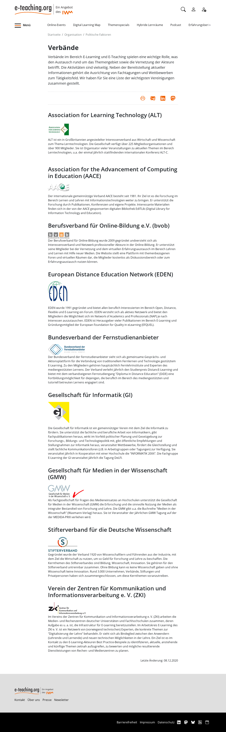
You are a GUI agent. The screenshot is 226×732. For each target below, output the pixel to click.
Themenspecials (118, 25)
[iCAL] (207, 722)
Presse (47, 700)
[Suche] (183, 9)
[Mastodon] (186, 722)
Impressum (147, 722)
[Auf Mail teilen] (153, 98)
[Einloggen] (193, 9)
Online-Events (56, 25)
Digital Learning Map (86, 25)
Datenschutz (166, 722)
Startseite (54, 35)
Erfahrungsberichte (202, 25)
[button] (30, 25)
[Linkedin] (179, 722)
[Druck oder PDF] (143, 98)
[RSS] (200, 722)
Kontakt (19, 700)
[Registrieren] (203, 9)
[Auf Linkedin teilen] (163, 98)
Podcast (175, 25)
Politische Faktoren (98, 35)
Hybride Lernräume (150, 25)
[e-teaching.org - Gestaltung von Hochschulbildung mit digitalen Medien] (43, 7)
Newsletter (61, 700)
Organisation (73, 35)
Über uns (34, 700)
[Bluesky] (193, 722)
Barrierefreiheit (127, 722)
